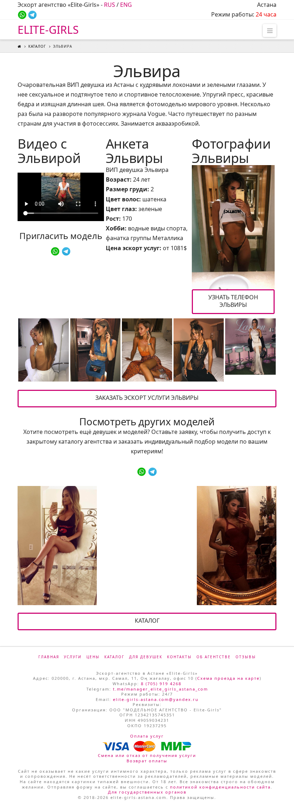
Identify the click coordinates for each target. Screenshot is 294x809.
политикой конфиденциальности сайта (220, 787)
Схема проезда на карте (228, 678)
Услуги (73, 656)
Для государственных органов (147, 792)
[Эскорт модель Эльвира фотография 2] (43, 349)
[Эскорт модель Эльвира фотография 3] (95, 349)
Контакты (179, 656)
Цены (93, 656)
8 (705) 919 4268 (161, 683)
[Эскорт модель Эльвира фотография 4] (147, 349)
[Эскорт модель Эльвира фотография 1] (233, 227)
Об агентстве (213, 656)
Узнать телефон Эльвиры (233, 301)
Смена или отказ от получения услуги (147, 755)
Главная (48, 656)
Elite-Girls (48, 29)
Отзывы (246, 656)
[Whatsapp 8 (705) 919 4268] (22, 14)
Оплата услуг (147, 736)
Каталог (37, 46)
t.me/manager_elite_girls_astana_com (160, 689)
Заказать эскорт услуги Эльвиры (147, 398)
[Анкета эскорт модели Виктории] (57, 545)
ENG (126, 5)
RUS (109, 5)
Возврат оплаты (147, 760)
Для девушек (145, 656)
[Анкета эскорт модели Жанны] (236, 545)
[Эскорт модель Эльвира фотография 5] (199, 349)
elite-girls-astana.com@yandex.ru (156, 699)
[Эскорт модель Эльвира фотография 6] (250, 346)
